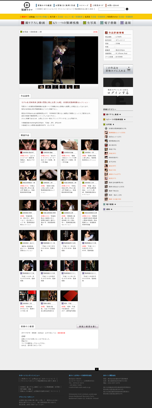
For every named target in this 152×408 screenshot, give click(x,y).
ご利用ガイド (25, 379)
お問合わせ (36, 379)
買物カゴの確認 (26, 391)
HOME (39, 9)
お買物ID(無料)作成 (41, 391)
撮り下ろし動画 (32, 387)
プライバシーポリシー (65, 9)
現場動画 (79, 17)
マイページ (54, 391)
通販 (29, 389)
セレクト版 (69, 17)
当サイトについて (50, 9)
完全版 (60, 17)
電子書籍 (23, 389)
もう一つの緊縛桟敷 (46, 387)
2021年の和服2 (41, 17)
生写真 (57, 387)
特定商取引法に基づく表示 (84, 9)
